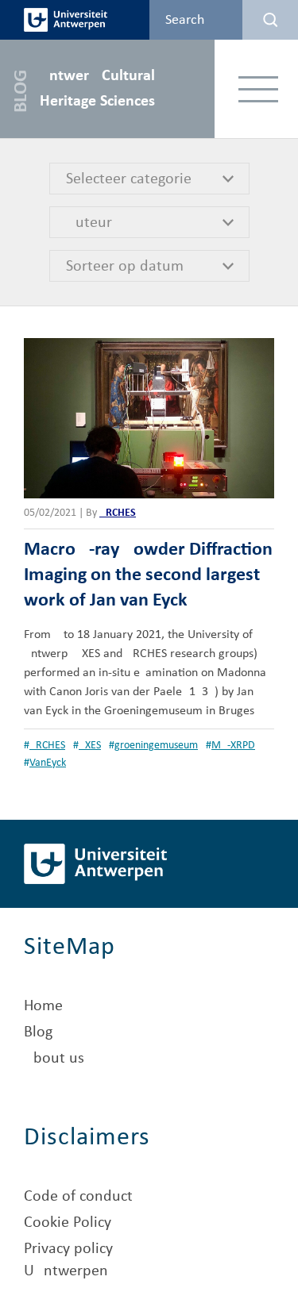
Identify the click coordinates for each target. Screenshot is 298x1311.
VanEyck (47, 763)
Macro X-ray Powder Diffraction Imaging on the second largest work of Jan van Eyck (148, 575)
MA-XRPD (233, 746)
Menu (259, 88)
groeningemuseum (156, 746)
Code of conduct (78, 1197)
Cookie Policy (67, 1223)
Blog (38, 1032)
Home (43, 1006)
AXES (90, 746)
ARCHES (117, 513)
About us (54, 1059)
